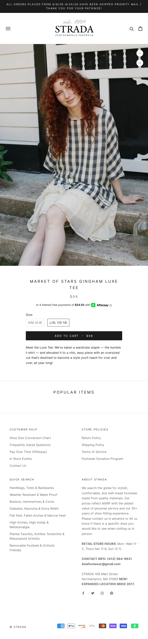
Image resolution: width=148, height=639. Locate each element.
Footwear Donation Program (102, 459)
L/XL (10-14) (58, 323)
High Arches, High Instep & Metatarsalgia (29, 524)
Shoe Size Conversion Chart (30, 438)
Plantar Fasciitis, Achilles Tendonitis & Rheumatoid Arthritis (37, 536)
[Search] (132, 29)
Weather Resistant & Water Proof (33, 495)
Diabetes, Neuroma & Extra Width (34, 508)
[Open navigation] (8, 28)
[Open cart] (140, 28)
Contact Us (18, 466)
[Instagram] (102, 593)
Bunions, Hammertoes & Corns (32, 502)
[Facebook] (83, 593)
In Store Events (21, 459)
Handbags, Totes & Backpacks (32, 488)
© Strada (18, 626)
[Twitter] (92, 593)
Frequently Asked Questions (30, 445)
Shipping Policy (93, 445)
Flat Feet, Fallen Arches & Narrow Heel (38, 515)
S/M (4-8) (35, 323)
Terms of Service (94, 452)
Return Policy (91, 438)
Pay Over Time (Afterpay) (28, 452)
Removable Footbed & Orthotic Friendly (32, 548)
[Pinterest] (111, 593)
